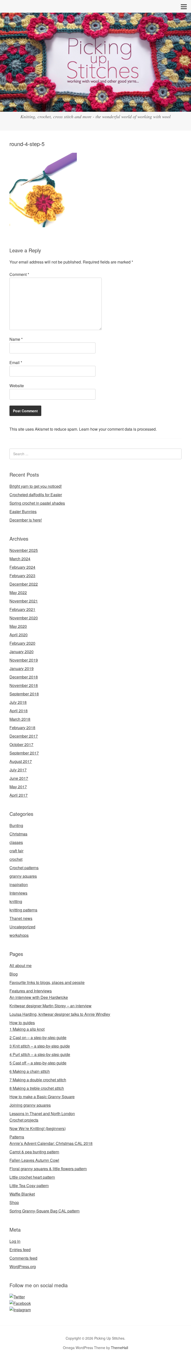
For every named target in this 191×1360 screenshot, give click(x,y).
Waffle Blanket (22, 1194)
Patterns (16, 1137)
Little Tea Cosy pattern (29, 1185)
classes (16, 842)
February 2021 (22, 609)
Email (15, 362)
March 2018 (19, 719)
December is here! (25, 520)
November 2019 (23, 660)
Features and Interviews (30, 991)
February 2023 (22, 575)
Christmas (18, 834)
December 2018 (23, 677)
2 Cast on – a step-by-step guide (37, 1037)
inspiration (18, 884)
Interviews (18, 893)
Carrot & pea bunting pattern (34, 1152)
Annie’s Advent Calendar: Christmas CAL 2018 (51, 1143)
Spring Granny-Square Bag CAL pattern (44, 1211)
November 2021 (23, 601)
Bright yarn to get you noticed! (35, 486)
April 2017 (18, 795)
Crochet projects (23, 1120)
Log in (14, 1241)
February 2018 (22, 727)
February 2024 (22, 567)
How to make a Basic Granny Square (42, 1096)
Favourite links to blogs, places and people (47, 982)
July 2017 (18, 770)
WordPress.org (22, 1266)
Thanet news (20, 918)
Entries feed (20, 1249)
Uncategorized (22, 927)
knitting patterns (23, 910)
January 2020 (21, 651)
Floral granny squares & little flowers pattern (48, 1168)
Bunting (16, 825)
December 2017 (23, 736)
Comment (19, 274)
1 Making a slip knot (27, 1029)
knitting (15, 901)
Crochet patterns (24, 867)
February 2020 (22, 643)
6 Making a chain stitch (29, 1071)
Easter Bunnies (23, 511)
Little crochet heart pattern (32, 1177)
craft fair (16, 851)
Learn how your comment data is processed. (118, 429)
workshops (19, 935)
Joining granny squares (30, 1105)
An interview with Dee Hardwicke (38, 997)
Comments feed (23, 1258)
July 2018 (18, 702)
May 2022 (18, 592)
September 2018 (24, 694)
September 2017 (24, 753)
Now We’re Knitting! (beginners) (37, 1128)
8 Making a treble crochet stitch (36, 1088)
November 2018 (23, 685)
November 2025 (23, 550)
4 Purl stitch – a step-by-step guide (39, 1054)
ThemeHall (119, 1347)
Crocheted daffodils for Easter (35, 494)
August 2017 (20, 761)
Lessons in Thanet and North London (42, 1113)
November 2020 (23, 618)
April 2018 (18, 711)
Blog (13, 974)
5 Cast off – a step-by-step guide (37, 1063)
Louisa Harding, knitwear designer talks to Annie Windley (59, 1014)
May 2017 (18, 787)
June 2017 (18, 778)
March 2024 (19, 559)
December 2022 (23, 584)
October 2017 (21, 744)
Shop (14, 1202)
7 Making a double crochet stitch (37, 1080)
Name (16, 339)
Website (16, 385)
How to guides (22, 1022)
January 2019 (21, 668)
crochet (15, 859)
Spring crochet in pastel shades (37, 503)
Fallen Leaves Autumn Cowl (34, 1160)
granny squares (23, 876)
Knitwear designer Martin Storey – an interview (50, 1006)
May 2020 (18, 626)
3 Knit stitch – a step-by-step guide (39, 1046)
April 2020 (18, 635)
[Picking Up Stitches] (95, 107)
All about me (20, 965)
